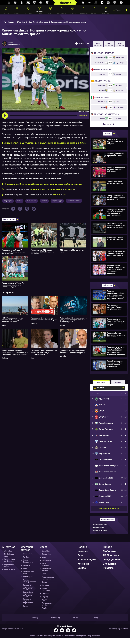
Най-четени (107, 285)
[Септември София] (89, 3)
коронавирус (57, 201)
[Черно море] (115, 2)
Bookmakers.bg (98, 527)
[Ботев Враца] (121, 2)
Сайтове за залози (100, 524)
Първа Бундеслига (27, 561)
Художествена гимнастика (48, 578)
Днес (109, 44)
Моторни (45, 585)
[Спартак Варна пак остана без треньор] (109, 186)
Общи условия (112, 559)
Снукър (45, 597)
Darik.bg (35, 618)
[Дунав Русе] (96, 2)
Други (25, 606)
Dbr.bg (95, 618)
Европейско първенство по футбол (28, 594)
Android (56, 195)
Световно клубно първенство (28, 601)
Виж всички (107, 124)
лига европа (31, 201)
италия (44, 201)
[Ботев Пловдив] (41, 2)
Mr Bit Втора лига (106, 114)
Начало (6, 13)
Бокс (44, 574)
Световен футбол (39, 12)
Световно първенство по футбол (28, 587)
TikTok (59, 189)
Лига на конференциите (29, 581)
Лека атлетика (45, 565)
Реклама (108, 568)
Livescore (83, 13)
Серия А (101, 98)
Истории (73, 13)
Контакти (83, 563)
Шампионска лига (28, 573)
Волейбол (46, 551)
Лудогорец (43, 22)
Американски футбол (47, 604)
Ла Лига (102, 81)
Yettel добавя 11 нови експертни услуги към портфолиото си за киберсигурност (73, 320)
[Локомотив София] (108, 2)
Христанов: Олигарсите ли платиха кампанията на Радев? (43, 319)
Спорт (50, 13)
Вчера (98, 44)
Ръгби (44, 608)
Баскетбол (46, 554)
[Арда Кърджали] (34, 2)
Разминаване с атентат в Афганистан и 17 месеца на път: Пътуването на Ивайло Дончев (15, 352)
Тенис (44, 557)
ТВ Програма (105, 12)
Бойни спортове (46, 589)
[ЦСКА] (15, 2)
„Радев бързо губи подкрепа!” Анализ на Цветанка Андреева (72, 352)
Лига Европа (28, 577)
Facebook (34, 189)
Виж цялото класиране (107, 508)
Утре (120, 44)
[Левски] (28, 2)
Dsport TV (95, 13)
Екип (81, 555)
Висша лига (103, 70)
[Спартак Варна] (47, 2)
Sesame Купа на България (9, 560)
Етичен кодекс (87, 559)
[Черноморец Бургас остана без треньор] (109, 241)
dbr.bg (4, 325)
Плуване (45, 593)
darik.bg (34, 323)
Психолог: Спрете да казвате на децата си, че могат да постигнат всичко (44, 352)
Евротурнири (9, 569)
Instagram (69, 189)
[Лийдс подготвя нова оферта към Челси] (109, 158)
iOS (64, 195)
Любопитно (61, 13)
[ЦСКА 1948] (22, 2)
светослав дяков (74, 201)
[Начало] (5, 22)
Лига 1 (25, 568)
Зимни (44, 582)
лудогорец (8, 201)
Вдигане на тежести (46, 570)
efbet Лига (32, 22)
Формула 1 (46, 560)
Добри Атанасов (14, 45)
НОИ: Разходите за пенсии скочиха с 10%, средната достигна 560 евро (12, 320)
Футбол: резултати (100, 530)
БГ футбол (28, 13)
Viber (42, 189)
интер (19, 201)
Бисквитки (109, 563)
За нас (82, 568)
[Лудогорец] (9, 2)
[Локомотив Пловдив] (102, 2)
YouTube (50, 189)
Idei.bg (75, 618)
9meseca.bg (55, 618)
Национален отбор (9, 565)
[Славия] (83, 2)
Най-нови (107, 134)
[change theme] (125, 10)
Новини (17, 13)
